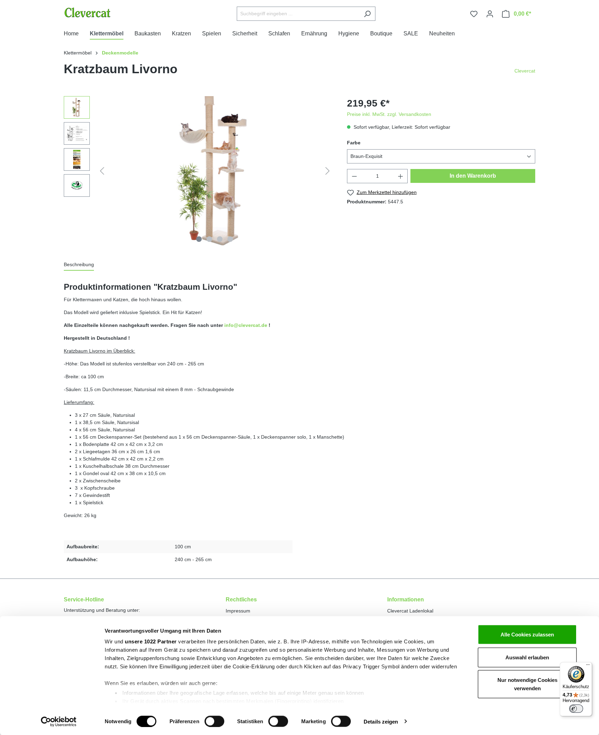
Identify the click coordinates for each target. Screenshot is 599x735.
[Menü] (588, 666)
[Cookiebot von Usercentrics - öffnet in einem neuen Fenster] (58, 721)
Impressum (238, 611)
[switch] (214, 721)
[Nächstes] (327, 171)
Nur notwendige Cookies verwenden (527, 684)
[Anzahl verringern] (354, 176)
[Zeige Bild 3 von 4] (220, 239)
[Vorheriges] (102, 171)
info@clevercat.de (245, 325)
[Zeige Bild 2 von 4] (209, 239)
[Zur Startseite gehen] (105, 12)
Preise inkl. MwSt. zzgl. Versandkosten (389, 114)
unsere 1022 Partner (151, 641)
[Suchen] (367, 14)
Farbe (354, 142)
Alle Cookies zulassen (527, 634)
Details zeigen (381, 721)
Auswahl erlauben (527, 657)
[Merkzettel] (474, 13)
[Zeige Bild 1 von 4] (199, 239)
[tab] (79, 265)
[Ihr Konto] (490, 13)
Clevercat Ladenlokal (410, 611)
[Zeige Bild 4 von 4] (230, 239)
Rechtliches (241, 599)
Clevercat (524, 71)
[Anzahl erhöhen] (400, 176)
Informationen (405, 599)
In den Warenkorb (473, 176)
